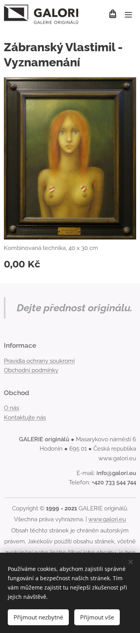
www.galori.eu (107, 519)
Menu (128, 14)
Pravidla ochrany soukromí (39, 360)
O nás (11, 407)
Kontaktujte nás (25, 417)
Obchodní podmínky (31, 370)
